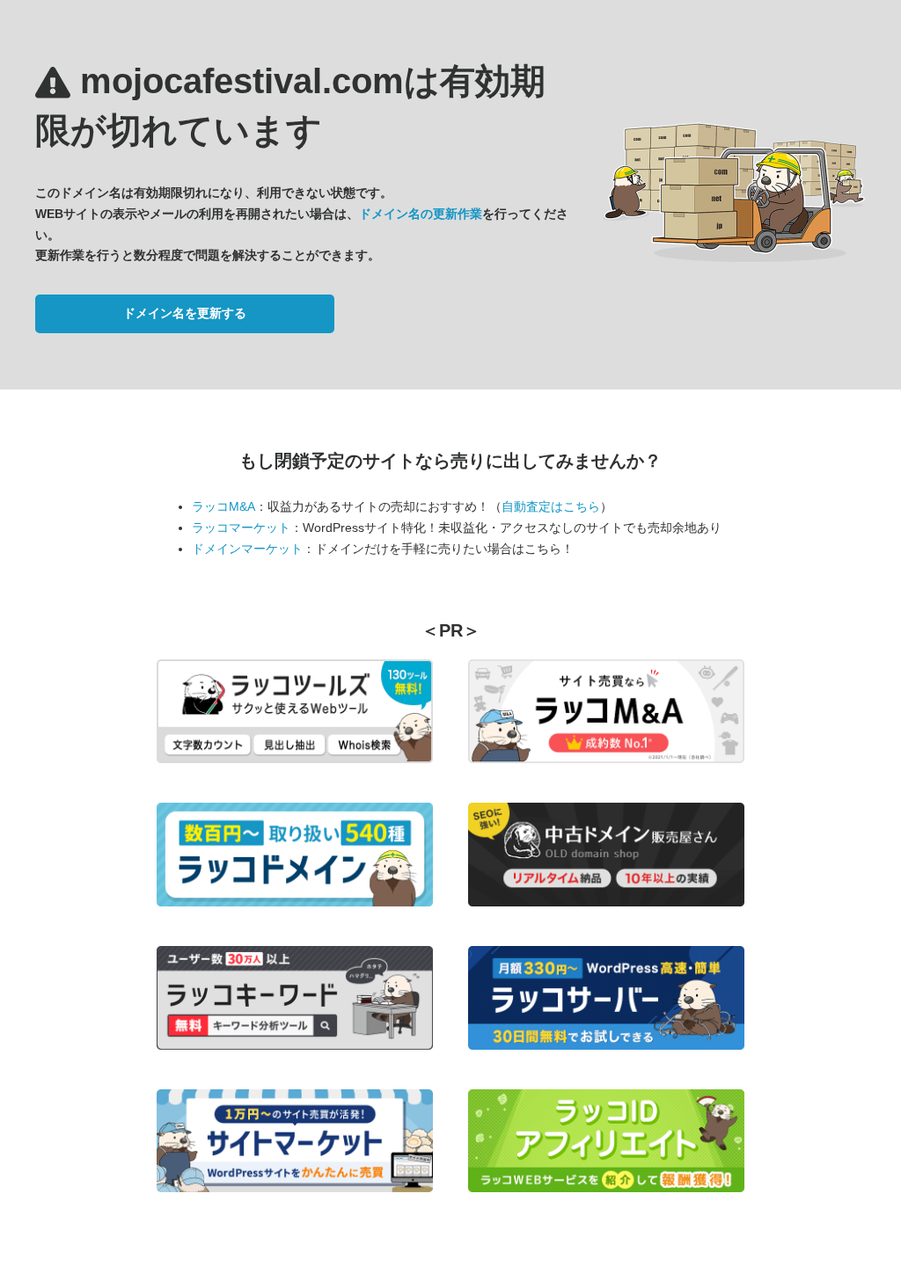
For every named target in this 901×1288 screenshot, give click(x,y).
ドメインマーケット (247, 549)
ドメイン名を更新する (184, 313)
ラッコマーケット (241, 527)
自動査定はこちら (551, 506)
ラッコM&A (223, 506)
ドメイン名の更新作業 (420, 214)
